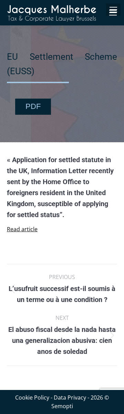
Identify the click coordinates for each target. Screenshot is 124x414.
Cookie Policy (32, 397)
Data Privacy (70, 397)
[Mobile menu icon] (113, 13)
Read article (22, 229)
